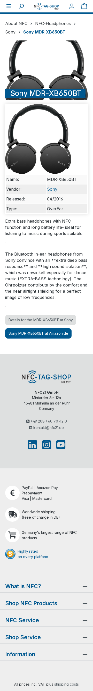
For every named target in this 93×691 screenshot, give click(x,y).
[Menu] (9, 6)
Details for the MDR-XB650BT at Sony (41, 320)
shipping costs (66, 684)
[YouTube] (59, 444)
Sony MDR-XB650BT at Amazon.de (38, 333)
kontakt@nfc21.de (48, 427)
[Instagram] (46, 444)
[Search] (21, 6)
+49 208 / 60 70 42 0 (48, 421)
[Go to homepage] (46, 6)
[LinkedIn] (33, 444)
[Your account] (72, 6)
